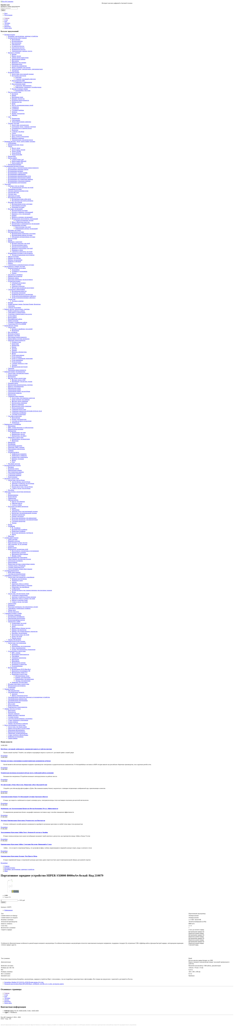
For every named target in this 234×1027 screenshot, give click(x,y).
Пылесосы (15, 130)
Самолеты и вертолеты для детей (22, 251)
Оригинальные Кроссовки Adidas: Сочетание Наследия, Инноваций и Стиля (26, 844)
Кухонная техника (13, 72)
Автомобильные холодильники (18, 700)
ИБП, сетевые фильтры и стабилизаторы (20, 427)
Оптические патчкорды (15, 561)
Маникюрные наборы (18, 59)
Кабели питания (13, 320)
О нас (6, 20)
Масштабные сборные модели (21, 628)
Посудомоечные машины (16, 472)
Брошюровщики (13, 495)
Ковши (14, 95)
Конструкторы (12, 238)
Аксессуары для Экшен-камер (17, 727)
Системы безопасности (11, 570)
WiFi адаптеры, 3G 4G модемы (17, 544)
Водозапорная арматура (19, 291)
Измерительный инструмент (17, 268)
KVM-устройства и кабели (16, 311)
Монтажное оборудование (20, 554)
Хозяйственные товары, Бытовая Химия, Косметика (24, 304)
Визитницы (15, 330)
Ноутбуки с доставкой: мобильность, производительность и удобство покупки (26, 749)
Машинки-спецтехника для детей (22, 248)
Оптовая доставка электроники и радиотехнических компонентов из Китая (26, 761)
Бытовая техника (9, 34)
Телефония (11, 526)
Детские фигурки (13, 192)
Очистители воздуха (18, 48)
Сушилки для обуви (18, 131)
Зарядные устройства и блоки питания (24, 597)
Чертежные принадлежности (17, 370)
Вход (5, 13)
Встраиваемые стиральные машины (19, 181)
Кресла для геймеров (18, 501)
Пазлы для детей (17, 636)
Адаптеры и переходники (20, 595)
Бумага (14, 508)
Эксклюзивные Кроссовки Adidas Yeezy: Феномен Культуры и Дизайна (24, 832)
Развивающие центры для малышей (26, 228)
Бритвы (14, 54)
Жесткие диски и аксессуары (17, 378)
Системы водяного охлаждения (21, 421)
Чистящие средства (14, 463)
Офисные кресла (17, 503)
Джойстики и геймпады (19, 455)
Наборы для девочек (14, 258)
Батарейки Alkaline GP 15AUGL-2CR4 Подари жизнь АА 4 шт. (24, 982)
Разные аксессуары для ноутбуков (22, 487)
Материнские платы (14, 388)
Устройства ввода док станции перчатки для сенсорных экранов (32, 590)
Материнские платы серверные (21, 406)
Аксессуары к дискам (18, 149)
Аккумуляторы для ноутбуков (21, 482)
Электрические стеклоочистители (22, 140)
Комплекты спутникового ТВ (21, 671)
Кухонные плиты (13, 468)
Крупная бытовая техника (12, 465)
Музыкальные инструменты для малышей (25, 219)
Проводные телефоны (18, 531)
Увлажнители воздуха (18, 49)
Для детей (7, 184)
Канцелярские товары (11, 325)
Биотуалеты (11, 710)
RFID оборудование (14, 572)
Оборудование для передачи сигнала (19, 559)
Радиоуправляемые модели (16, 620)
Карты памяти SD (17, 163)
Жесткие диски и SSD (18, 380)
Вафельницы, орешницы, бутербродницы (28, 87)
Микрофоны (15, 661)
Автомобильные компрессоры (17, 699)
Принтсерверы (12, 562)
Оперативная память (14, 390)
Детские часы (12, 194)
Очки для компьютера (18, 648)
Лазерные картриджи (18, 514)
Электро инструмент (14, 307)
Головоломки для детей (19, 623)
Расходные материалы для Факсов (22, 533)
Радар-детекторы (13, 705)
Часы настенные (17, 135)
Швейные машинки (18, 138)
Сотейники (15, 108)
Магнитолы (15, 659)
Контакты (7, 26)
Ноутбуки (11, 490)
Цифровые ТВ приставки (20, 682)
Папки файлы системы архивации (18, 339)
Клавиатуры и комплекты (20, 457)
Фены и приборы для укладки (21, 67)
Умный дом (11, 299)
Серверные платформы (19, 413)
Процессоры (12, 394)
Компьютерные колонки (15, 429)
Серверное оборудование (16, 396)
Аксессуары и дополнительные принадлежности (23, 168)
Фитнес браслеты (13, 611)
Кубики (14, 215)
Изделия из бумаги (14, 334)
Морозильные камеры (15, 470)
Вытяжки (11, 467)
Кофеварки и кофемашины (23, 82)
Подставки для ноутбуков (20, 485)
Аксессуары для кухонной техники (23, 74)
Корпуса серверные (18, 404)
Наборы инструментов (15, 276)
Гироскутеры (12, 603)
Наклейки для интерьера (19, 633)
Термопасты (15, 422)
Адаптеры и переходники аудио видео (20, 314)
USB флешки (12, 143)
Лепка (14, 626)
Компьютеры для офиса (19, 436)
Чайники (14, 115)
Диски (10, 146)
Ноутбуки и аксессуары (11, 478)
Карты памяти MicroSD (19, 161)
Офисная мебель (13, 500)
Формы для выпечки (18, 113)
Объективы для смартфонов (20, 587)
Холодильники (12, 477)
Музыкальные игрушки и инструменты (20, 253)
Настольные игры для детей (20, 634)
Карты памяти (12, 158)
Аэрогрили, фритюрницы (23, 85)
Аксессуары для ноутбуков (16, 480)
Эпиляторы (15, 71)
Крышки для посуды (18, 98)
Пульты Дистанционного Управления (23, 649)
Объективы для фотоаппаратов (17, 733)
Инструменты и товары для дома (14, 266)
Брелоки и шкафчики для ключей (22, 329)
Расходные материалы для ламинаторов (24, 518)
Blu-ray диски (16, 148)
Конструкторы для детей (23, 227)
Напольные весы (17, 64)
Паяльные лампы (13, 278)
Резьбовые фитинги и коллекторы (22, 294)
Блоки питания (12, 375)
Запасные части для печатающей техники (25, 511)
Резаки (10, 524)
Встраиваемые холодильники (17, 182)
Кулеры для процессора (19, 419)
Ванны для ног (16, 56)
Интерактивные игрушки (20, 210)
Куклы (10, 240)
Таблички (11, 368)
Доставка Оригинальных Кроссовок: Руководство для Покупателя (23, 820)
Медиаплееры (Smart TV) (19, 672)
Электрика (11, 306)
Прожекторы (16, 118)
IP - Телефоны (16, 528)
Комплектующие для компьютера (14, 371)
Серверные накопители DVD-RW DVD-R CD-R (27, 411)
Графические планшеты (19, 454)
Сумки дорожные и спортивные (18, 720)
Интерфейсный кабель (15, 319)
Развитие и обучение (14, 261)
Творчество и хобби (14, 621)
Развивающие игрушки (19, 225)
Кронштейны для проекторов (24, 679)
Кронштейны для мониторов (21, 439)
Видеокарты (12, 376)
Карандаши (15, 343)
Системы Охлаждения (19, 414)
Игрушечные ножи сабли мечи (21, 199)
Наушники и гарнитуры (19, 664)
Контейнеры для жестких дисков (22, 381)
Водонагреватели (17, 41)
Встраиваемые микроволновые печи (19, 176)
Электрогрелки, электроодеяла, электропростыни (27, 69)
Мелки (14, 353)
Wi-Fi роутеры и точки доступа (17, 542)
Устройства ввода (13, 452)
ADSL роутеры (12, 539)
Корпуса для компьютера (16, 386)
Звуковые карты (13, 383)
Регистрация (8, 15)
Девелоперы (15, 510)
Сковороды (15, 107)
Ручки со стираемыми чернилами (22, 358)
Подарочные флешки (14, 164)
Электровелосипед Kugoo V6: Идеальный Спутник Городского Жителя (24, 796)
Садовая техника (13, 717)
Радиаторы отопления (18, 292)
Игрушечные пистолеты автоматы (22, 200)
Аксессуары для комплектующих (18, 373)
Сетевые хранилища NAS (16, 567)
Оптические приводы (15, 393)
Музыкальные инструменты (17, 685)
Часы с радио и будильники (20, 136)
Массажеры (15, 61)
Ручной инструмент (14, 281)
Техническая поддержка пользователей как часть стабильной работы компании (27, 773)
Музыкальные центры (19, 662)
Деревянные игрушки (15, 189)
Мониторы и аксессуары (15, 437)
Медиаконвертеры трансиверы (17, 557)
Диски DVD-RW (17, 154)
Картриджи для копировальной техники (24, 513)
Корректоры (15, 345)
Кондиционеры (16, 43)
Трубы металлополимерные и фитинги (24, 296)
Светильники (16, 120)
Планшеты (11, 605)
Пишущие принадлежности (16, 340)
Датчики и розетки (17, 301)
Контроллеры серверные (19, 403)
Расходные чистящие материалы (18, 506)
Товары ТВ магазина (14, 639)
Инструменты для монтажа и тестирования (25, 551)
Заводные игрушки (14, 195)
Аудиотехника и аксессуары (17, 651)
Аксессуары (12, 327)
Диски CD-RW (16, 151)
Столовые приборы (18, 110)
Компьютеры (12, 431)
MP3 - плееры (16, 653)
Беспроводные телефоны (19, 529)
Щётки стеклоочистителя (20, 695)
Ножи (13, 103)
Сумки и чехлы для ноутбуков (21, 488)
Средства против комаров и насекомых (20, 718)
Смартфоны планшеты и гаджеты (14, 575)
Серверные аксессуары (19, 409)
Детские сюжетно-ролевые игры (18, 191)
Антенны (11, 546)
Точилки (14, 365)
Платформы (11, 444)
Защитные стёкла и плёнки (20, 584)
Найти (3, 10)
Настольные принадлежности (17, 337)
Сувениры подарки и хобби (13, 613)
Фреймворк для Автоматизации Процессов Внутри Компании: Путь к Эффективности (29, 808)
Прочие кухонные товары (20, 89)
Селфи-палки (16, 588)
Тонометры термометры (19, 66)
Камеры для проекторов (22, 677)
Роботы (10, 263)
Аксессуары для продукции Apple (18, 593)
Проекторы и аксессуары (19, 674)
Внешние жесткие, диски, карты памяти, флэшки (19, 141)
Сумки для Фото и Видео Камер (18, 735)
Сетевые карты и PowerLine (16, 565)
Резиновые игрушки (18, 207)
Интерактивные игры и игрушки (22, 204)
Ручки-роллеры (16, 362)
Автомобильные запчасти (16, 692)
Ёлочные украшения (14, 615)
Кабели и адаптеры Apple (20, 600)
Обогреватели (16, 44)
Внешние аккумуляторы (19, 579)
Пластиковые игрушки (19, 205)
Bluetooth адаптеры (14, 541)
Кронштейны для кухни (22, 90)
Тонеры (14, 523)
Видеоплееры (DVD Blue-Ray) (21, 669)
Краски (14, 347)
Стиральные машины (14, 473)
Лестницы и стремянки (15, 274)
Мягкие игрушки (13, 256)
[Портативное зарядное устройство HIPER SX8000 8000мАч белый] (10, 892)
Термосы (14, 112)
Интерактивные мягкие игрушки (22, 235)
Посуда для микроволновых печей (22, 105)
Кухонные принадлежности (20, 100)
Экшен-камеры (12, 738)
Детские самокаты (13, 713)
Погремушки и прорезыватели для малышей (25, 223)
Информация (8, 910)
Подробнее (4, 755)
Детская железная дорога (19, 245)
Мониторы (15, 440)
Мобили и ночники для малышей (22, 217)
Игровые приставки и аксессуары (18, 684)
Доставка (7, 23)
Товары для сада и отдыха (12, 708)
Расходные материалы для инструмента (20, 279)
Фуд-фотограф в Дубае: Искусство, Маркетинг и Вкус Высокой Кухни (24, 784)
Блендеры (18, 77)
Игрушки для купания (15, 202)
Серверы (11, 450)
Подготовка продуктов (19, 75)
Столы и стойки (17, 505)
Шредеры (11, 536)
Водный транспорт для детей (21, 243)
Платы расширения (18, 408)
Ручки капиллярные (18, 355)
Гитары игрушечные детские (24, 220)
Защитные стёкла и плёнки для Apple (23, 598)
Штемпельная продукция (19, 366)
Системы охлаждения (15, 416)
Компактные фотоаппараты (16, 732)
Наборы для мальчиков (15, 260)
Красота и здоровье (14, 52)
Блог (5, 21)
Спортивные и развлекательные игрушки (21, 265)
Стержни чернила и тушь (20, 363)
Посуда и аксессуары (14, 92)
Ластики (14, 348)
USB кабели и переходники (16, 312)
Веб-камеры (12, 426)
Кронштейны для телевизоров (21, 646)
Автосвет (15, 694)
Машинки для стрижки (19, 62)
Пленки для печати (18, 516)
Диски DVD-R (16, 153)
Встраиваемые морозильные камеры (19, 177)
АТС (9, 493)
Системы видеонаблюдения (16, 574)
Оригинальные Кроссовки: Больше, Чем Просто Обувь (19, 856)
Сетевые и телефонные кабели (17, 322)
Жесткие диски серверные (20, 401)
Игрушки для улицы (14, 230)
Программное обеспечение (16, 449)
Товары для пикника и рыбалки (18, 723)
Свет (9, 117)
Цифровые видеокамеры (15, 736)
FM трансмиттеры (13, 690)
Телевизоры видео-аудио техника (14, 641)
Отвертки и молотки (18, 286)
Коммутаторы (12, 547)
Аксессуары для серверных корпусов (23, 398)
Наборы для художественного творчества (24, 631)
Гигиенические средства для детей (22, 187)
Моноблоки (11, 442)
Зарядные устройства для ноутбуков (23, 483)
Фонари (10, 302)
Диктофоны (15, 656)
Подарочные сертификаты (16, 616)
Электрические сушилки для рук (22, 51)
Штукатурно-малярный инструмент (23, 288)
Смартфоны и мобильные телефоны (19, 608)
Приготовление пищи (18, 84)
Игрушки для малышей (15, 209)
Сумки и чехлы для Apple (20, 602)
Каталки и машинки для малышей (22, 212)
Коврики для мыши (18, 459)
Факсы (14, 534)
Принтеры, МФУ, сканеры (16, 447)
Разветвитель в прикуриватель (17, 707)
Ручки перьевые (17, 357)
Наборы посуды (17, 102)
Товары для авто (9, 689)
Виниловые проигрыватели (20, 654)
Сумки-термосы (13, 722)
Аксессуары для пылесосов (20, 125)
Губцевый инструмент (19, 283)
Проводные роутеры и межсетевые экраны (21, 564)
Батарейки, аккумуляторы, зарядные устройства (23, 36)
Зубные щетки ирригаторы (20, 57)
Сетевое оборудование (11, 537)
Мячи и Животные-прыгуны (21, 222)
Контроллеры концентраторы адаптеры (20, 385)
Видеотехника (12, 667)
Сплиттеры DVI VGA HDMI (17, 324)
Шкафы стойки (16, 556)
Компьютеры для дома (19, 432)
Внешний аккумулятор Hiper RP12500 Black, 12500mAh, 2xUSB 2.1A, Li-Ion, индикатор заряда (34, 984)
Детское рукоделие (17, 625)
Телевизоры (11, 687)
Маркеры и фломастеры (19, 352)
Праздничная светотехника (16, 618)
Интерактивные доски (22, 676)
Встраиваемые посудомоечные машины (20, 179)
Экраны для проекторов (22, 681)
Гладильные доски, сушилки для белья (24, 126)
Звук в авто (11, 704)
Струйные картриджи (18, 521)
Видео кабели (12, 317)
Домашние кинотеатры (19, 658)
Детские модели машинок (20, 246)
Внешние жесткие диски (15, 145)
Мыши (14, 460)
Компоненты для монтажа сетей (18, 549)
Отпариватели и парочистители (22, 128)
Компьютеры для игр (18, 434)
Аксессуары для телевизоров (17, 643)
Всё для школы (12, 332)
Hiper (6, 871)
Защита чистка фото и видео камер (19, 728)
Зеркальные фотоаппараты (16, 730)
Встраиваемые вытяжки (15, 171)
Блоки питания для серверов (21, 399)
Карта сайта (8, 28)
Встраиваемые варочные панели (18, 169)
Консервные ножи (17, 97)
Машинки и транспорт (15, 242)
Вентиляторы (16, 39)
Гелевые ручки (16, 342)
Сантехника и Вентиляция (16, 289)
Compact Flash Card (18, 159)
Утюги (14, 133)
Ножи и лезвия (16, 284)
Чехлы (14, 592)
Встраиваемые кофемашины (17, 174)
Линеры (14, 350)
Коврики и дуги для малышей (21, 214)
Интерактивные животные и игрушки (24, 233)
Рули (13, 462)
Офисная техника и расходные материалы (17, 491)
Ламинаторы (12, 498)
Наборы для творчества (19, 630)
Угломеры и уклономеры (19, 271)
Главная (6, 18)
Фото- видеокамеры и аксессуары (14, 725)
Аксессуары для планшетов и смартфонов (21, 577)
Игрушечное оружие (14, 197)
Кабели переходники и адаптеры (22, 585)
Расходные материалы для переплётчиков (25, 519)
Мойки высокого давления (16, 715)
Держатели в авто (17, 580)
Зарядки (14, 582)
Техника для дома (13, 123)
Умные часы (12, 610)
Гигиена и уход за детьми (16, 186)
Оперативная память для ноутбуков (19, 391)
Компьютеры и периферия (12, 424)
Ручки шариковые (17, 360)
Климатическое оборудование (17, 38)
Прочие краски (16, 638)
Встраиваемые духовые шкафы (17, 172)
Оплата (6, 24)
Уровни (14, 273)
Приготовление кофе (18, 80)
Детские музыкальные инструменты (23, 255)
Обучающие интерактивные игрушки (23, 237)
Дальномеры (16, 269)
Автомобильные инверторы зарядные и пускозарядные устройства (29, 697)
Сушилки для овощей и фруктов (25, 79)
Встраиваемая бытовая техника (14, 166)
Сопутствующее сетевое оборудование (20, 569)
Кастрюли (15, 94)
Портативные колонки (15, 445)
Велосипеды (12, 712)
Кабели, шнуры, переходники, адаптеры (17, 309)
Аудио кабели (12, 316)
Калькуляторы (12, 496)
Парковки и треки (17, 250)
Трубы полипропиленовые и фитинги (23, 297)
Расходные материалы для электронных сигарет (23, 607)
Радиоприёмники (17, 666)
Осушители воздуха (18, 46)
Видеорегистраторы (14, 702)
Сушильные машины (14, 475)
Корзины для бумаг (14, 335)
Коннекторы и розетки (19, 552)
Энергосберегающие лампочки (21, 121)
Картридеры (12, 156)
